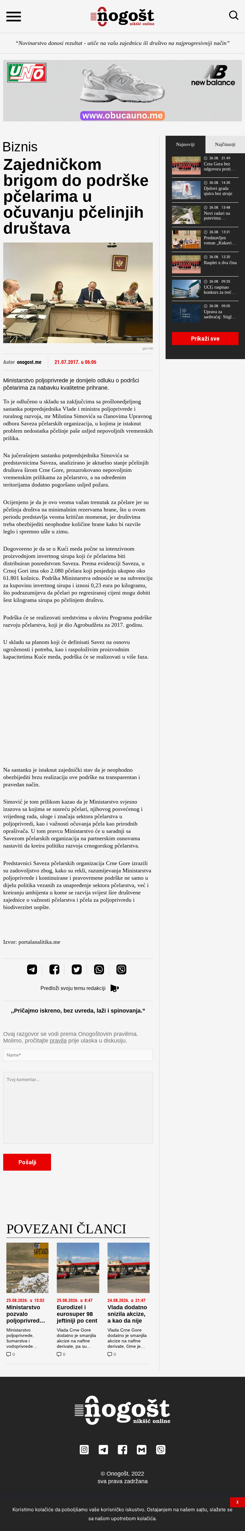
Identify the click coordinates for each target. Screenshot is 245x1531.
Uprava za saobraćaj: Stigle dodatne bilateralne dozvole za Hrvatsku (219, 314)
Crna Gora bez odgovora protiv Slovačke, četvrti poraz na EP (219, 167)
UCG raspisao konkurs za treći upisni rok (218, 290)
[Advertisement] (78, 715)
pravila (58, 1040)
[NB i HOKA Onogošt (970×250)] (122, 90)
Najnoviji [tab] (185, 144)
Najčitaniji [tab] (225, 144)
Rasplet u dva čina (220, 262)
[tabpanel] (205, 256)
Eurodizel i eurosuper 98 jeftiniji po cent (77, 1314)
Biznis (20, 146)
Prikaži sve (205, 338)
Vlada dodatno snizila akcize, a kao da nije (127, 1314)
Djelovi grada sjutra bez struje (218, 191)
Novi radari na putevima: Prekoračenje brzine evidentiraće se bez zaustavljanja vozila (219, 216)
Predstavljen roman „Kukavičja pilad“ (220, 240)
